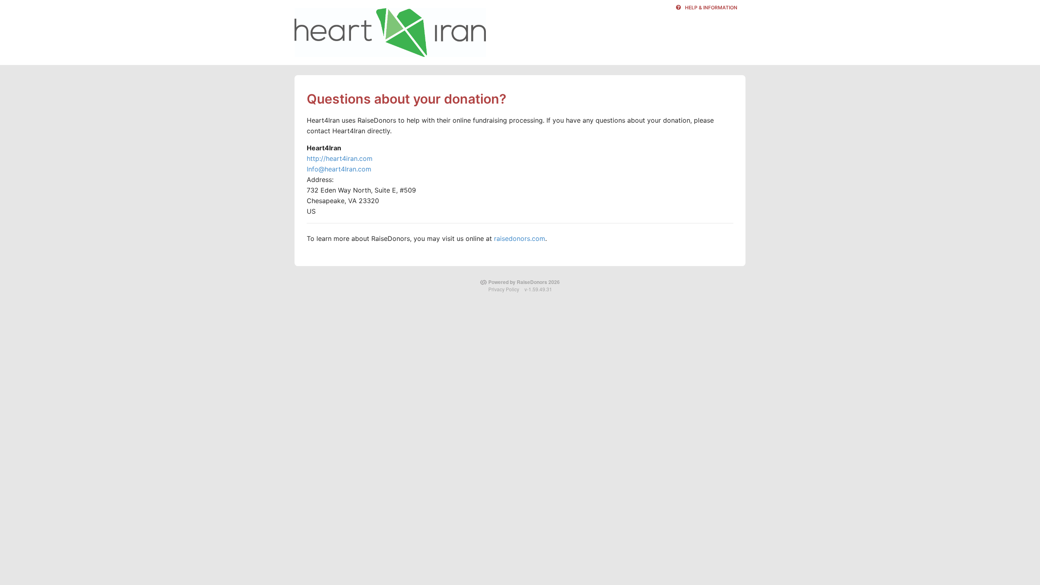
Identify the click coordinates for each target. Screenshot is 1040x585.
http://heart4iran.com (340, 158)
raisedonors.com (519, 238)
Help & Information (711, 7)
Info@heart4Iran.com (339, 169)
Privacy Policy (503, 289)
